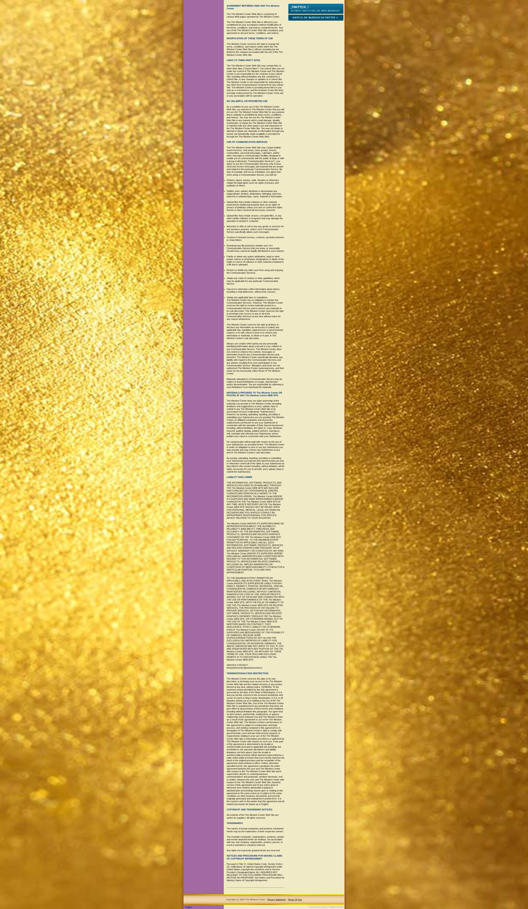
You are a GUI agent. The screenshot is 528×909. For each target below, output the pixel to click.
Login (188, 907)
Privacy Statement (276, 899)
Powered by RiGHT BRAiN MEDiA (326, 907)
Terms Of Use (295, 899)
